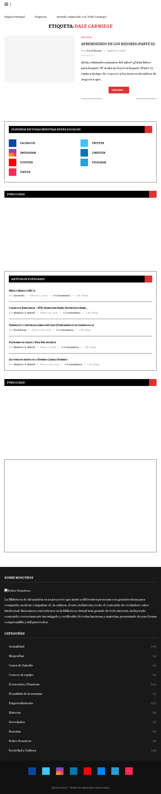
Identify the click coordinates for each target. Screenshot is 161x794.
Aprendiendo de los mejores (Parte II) (118, 43)
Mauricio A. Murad (24, 312)
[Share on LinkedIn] (119, 98)
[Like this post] (105, 98)
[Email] (147, 5)
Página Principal (14, 16)
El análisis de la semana (82, 694)
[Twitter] (132, 5)
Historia (82, 712)
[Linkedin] (140, 5)
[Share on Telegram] (128, 98)
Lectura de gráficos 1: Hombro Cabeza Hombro (38, 359)
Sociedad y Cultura (82, 750)
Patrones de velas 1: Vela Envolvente (32, 342)
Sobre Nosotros (82, 741)
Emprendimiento (82, 703)
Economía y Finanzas (82, 684)
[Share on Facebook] (110, 98)
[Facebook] (128, 5)
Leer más (117, 90)
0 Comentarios (61, 295)
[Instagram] (136, 5)
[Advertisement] (80, 233)
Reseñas (82, 731)
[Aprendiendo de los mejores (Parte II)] (39, 58)
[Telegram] (151, 5)
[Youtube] (144, 5)
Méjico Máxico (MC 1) (22, 290)
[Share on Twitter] (115, 98)
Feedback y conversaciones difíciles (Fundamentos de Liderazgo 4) (51, 325)
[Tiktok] (155, 5)
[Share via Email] (132, 98)
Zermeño (19, 295)
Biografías (82, 656)
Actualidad (82, 646)
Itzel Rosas (94, 50)
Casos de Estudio (82, 665)
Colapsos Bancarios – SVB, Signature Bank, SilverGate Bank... (48, 308)
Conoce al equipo (82, 675)
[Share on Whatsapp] (123, 98)
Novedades (82, 722)
